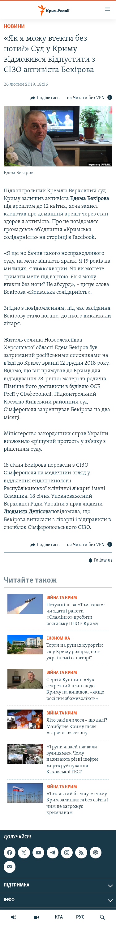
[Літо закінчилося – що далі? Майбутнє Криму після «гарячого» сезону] (25, 719)
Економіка (58, 638)
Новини (14, 27)
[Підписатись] (9, 867)
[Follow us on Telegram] (52, 852)
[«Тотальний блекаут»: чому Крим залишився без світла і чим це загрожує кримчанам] (25, 793)
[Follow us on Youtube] (38, 852)
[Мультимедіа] (36, 917)
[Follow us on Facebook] (9, 852)
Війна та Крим (61, 598)
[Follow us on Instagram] (67, 852)
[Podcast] (95, 852)
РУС (80, 917)
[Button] (44, 98)
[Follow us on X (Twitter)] (24, 852)
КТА (59, 917)
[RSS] (81, 852)
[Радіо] (13, 917)
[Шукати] (102, 917)
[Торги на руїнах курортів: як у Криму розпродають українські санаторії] (25, 644)
